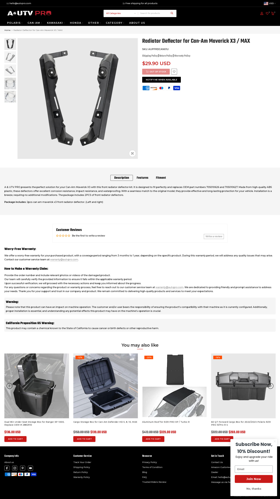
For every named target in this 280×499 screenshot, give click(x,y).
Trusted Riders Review (154, 482)
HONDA (75, 22)
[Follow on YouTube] (30, 468)
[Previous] (9, 386)
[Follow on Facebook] (6, 468)
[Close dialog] (274, 441)
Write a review (213, 236)
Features (142, 177)
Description (121, 177)
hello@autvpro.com (20, 3)
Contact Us (217, 462)
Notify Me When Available (161, 79)
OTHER (93, 22)
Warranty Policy (182, 56)
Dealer (214, 472)
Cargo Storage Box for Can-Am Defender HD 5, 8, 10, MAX (105, 422)
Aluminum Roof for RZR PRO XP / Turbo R (166, 422)
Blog (144, 472)
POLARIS (14, 22)
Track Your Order (82, 462)
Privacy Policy (149, 462)
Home (7, 30)
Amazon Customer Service (225, 467)
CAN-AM (34, 22)
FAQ (144, 477)
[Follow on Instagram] (14, 468)
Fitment (161, 177)
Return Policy (166, 56)
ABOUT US (137, 22)
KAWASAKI (55, 22)
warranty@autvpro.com (64, 259)
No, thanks (253, 488)
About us (9, 462)
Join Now (253, 479)
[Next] (270, 386)
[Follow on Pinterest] (22, 468)
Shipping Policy (150, 56)
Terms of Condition (152, 467)
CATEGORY (114, 22)
